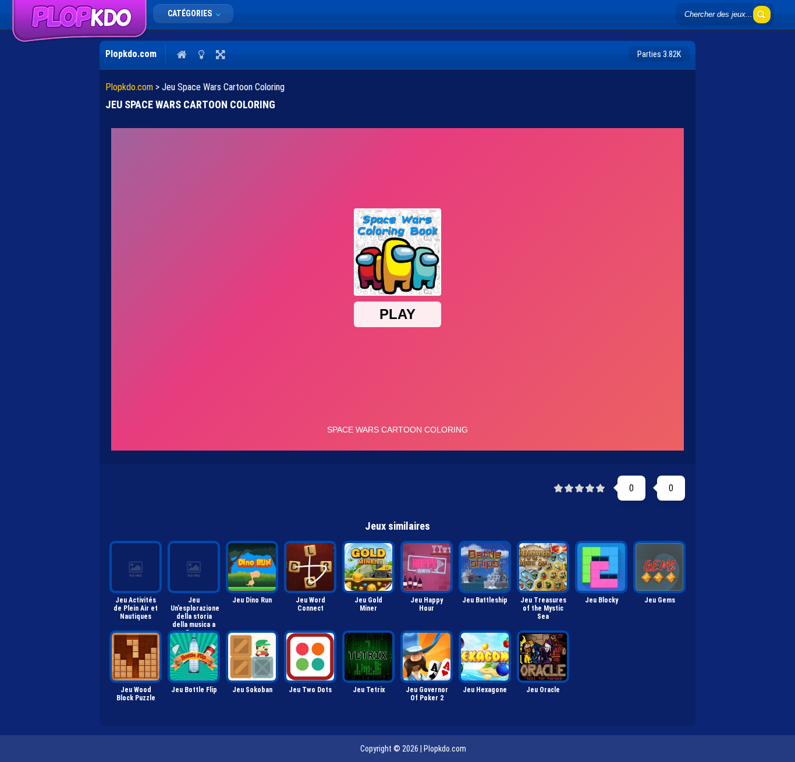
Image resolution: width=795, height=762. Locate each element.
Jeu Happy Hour (426, 604)
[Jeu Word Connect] (310, 567)
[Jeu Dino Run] (252, 567)
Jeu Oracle (543, 690)
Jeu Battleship (484, 600)
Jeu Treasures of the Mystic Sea (543, 608)
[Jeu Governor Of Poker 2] (426, 656)
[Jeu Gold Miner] (368, 567)
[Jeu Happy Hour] (426, 567)
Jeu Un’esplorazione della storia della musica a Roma (195, 611)
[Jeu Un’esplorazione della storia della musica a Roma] (194, 567)
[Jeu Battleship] (485, 567)
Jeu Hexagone (485, 690)
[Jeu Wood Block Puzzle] (135, 656)
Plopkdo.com (129, 87)
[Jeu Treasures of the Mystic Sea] (543, 567)
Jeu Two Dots (310, 690)
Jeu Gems (659, 600)
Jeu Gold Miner (368, 604)
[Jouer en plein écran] (220, 54)
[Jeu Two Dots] (310, 656)
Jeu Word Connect (310, 604)
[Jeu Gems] (659, 567)
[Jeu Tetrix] (368, 656)
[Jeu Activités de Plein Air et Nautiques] (135, 567)
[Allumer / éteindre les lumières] (201, 54)
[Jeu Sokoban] (252, 656)
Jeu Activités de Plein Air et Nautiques (135, 608)
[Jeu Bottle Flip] (194, 656)
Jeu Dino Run (252, 600)
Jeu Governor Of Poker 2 (427, 694)
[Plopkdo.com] (79, 40)
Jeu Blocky (601, 600)
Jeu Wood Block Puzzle (135, 694)
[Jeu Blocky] (601, 567)
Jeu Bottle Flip (194, 690)
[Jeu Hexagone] (485, 656)
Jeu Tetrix (369, 690)
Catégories (191, 13)
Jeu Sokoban (252, 690)
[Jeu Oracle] (543, 656)
